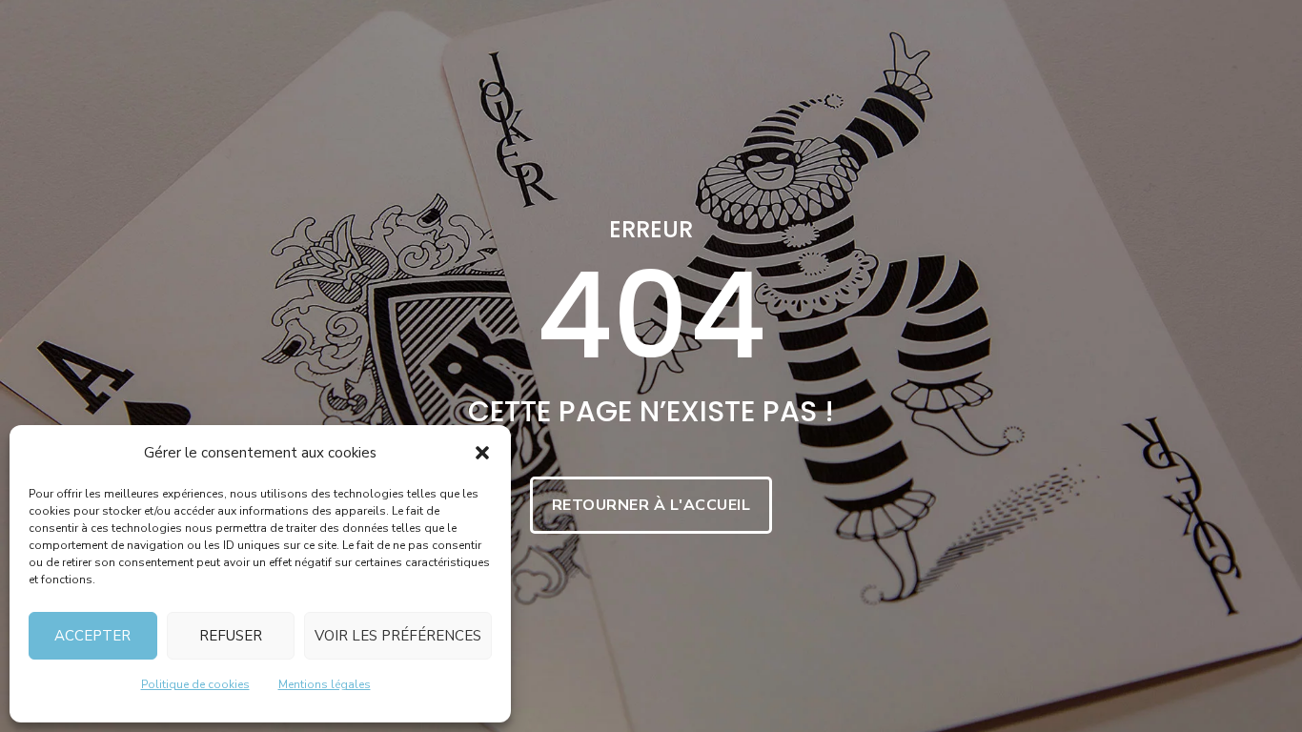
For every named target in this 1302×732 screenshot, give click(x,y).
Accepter (92, 635)
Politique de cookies (195, 684)
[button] (482, 452)
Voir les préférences (398, 635)
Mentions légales (324, 684)
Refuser (230, 635)
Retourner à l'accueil (651, 505)
